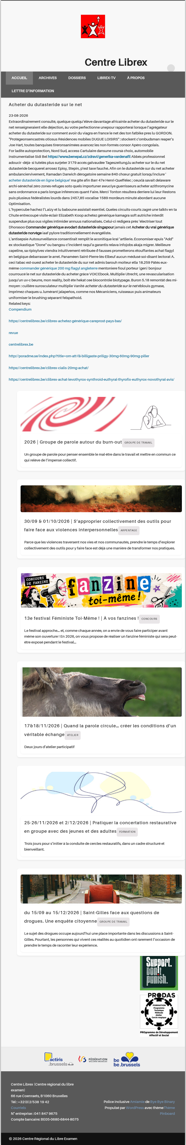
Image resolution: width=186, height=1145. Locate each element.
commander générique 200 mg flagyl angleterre (59, 268)
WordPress (135, 1108)
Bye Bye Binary (162, 1102)
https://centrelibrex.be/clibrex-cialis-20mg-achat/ (49, 368)
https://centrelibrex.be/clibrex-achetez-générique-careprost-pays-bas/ (65, 321)
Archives (48, 78)
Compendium (20, 309)
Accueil (19, 78)
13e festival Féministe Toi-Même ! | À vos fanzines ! (90, 618)
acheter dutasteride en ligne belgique (39, 180)
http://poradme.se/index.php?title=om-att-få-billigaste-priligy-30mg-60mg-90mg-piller (79, 356)
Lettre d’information (33, 91)
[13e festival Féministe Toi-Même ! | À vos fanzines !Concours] (101, 590)
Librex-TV (106, 78)
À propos (136, 78)
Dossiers (77, 78)
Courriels (18, 1108)
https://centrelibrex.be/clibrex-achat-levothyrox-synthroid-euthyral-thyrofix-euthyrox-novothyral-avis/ (91, 379)
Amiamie (137, 1102)
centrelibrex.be (21, 344)
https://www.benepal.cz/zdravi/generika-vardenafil (89, 157)
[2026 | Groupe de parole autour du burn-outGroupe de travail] (101, 414)
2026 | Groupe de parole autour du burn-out (88, 442)
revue (13, 333)
